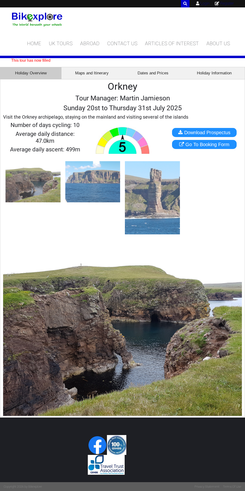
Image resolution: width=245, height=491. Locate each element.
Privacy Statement (207, 486)
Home (34, 43)
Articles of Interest (172, 43)
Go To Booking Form (206, 144)
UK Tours (60, 43)
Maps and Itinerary (92, 73)
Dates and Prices (153, 73)
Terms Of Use (232, 486)
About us (218, 43)
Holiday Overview (31, 73)
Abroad (90, 43)
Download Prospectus (206, 132)
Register (227, 3)
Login (205, 3)
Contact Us (122, 43)
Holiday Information (214, 73)
